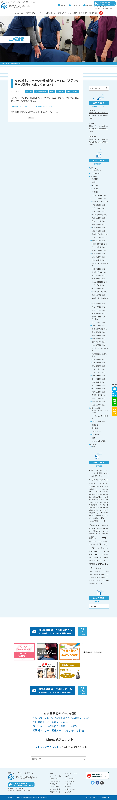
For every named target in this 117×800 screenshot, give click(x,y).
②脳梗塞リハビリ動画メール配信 (50, 722)
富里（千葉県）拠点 (98, 254)
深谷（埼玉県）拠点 (98, 382)
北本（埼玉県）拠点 (98, 379)
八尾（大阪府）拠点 (98, 218)
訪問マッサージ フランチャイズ (96, 541)
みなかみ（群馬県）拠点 (100, 202)
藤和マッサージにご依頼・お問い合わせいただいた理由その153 (98, 128)
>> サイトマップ (104, 798)
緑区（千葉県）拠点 (98, 231)
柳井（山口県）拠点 (98, 342)
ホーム (16, 13)
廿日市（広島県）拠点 (99, 272)
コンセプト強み (26, 13)
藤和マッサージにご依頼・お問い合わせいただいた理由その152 (98, 141)
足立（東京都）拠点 (98, 322)
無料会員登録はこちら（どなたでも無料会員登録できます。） (34, 106)
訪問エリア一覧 (55, 792)
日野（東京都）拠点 (98, 369)
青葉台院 (95, 185)
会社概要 (89, 5)
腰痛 (93, 438)
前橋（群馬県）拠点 (98, 224)
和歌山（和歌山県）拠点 (100, 234)
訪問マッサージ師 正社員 (98, 557)
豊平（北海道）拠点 (98, 279)
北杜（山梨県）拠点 (98, 228)
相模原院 (95, 192)
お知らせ (63, 5)
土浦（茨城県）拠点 (98, 405)
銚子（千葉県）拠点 (98, 398)
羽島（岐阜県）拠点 (98, 313)
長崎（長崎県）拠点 (98, 325)
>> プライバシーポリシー (91, 798)
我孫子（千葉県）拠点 (99, 395)
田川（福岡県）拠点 (98, 304)
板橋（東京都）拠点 (98, 363)
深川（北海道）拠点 (98, 295)
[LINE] (114, 401)
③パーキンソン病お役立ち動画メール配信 (55, 726)
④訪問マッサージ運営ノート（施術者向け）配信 (58, 730)
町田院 (94, 182)
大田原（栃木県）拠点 (99, 244)
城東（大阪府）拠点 (98, 392)
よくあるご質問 (76, 5)
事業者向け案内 (70, 789)
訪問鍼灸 (93, 564)
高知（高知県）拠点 (98, 332)
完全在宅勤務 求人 (103, 492)
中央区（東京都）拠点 (99, 282)
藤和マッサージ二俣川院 (98, 525)
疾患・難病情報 (41, 91)
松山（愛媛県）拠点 (98, 345)
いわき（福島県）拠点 (99, 195)
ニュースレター (95, 173)
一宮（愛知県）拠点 (98, 205)
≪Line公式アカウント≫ (48, 747)
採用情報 (68, 786)
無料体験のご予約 (71, 773)
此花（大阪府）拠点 (98, 389)
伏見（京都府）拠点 (98, 208)
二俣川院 (95, 189)
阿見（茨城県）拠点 (98, 310)
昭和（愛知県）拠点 (98, 275)
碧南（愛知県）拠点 (98, 402)
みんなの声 (94, 177)
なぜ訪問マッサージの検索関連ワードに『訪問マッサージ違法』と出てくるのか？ (47, 82)
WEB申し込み (69, 779)
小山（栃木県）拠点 (98, 257)
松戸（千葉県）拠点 (98, 285)
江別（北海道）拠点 (98, 372)
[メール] (114, 411)
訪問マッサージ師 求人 (98, 560)
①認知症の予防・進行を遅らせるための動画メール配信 (62, 718)
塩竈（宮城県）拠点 (98, 237)
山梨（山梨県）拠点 (98, 260)
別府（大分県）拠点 (98, 221)
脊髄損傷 (95, 425)
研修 (51, 91)
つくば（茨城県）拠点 (99, 198)
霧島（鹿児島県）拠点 (99, 329)
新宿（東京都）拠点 (98, 366)
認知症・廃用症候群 (98, 421)
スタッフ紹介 (72, 13)
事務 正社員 (99, 480)
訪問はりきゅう (51, 13)
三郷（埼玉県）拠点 (98, 376)
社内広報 (60, 91)
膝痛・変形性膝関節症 (99, 441)
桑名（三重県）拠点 (98, 288)
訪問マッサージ (38, 13)
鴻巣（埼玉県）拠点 (98, 335)
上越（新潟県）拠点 (98, 359)
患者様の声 (83, 13)
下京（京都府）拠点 (98, 211)
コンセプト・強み (56, 776)
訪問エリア (62, 13)
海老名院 (95, 179)
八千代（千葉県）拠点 (99, 215)
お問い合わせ (69, 781)
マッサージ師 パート (97, 470)
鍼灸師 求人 (97, 583)
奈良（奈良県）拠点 (98, 247)
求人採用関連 (96, 170)
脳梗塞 (92, 521)
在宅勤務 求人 (100, 486)
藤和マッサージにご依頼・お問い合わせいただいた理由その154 (98, 115)
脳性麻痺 (95, 428)
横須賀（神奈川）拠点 (99, 292)
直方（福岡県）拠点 (98, 307)
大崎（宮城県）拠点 (98, 241)
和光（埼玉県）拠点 (98, 385)
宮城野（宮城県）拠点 (99, 250)
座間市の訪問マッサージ (96, 494)
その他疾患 (95, 434)
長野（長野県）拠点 (98, 338)
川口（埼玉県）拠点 (98, 269)
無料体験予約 (93, 13)
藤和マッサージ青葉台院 (100, 534)
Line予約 (68, 776)
